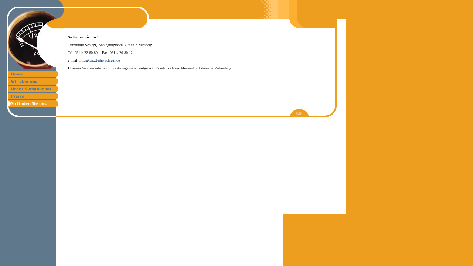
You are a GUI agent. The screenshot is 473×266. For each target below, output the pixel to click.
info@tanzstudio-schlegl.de (99, 60)
